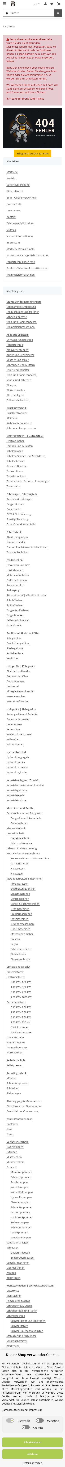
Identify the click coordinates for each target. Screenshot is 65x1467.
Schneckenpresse (17, 316)
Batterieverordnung (18, 184)
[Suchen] (58, 13)
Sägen (14, 944)
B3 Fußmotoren (20, 1027)
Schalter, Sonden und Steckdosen (26, 456)
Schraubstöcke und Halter (22, 1310)
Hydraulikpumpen (21, 1197)
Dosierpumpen (19, 1232)
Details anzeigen (32, 1463)
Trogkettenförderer (18, 610)
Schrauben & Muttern (19, 1305)
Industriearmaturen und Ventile (25, 785)
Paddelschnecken (17, 580)
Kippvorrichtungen (17, 349)
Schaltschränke (15, 461)
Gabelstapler (14, 509)
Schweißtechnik (16, 1315)
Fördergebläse (15, 648)
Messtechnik (14, 1295)
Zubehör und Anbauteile (21, 524)
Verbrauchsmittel (17, 1341)
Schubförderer (15, 600)
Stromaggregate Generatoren (24, 1101)
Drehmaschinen (20, 908)
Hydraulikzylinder (17, 772)
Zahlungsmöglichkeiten (20, 223)
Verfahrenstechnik (17, 1142)
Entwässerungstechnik (20, 339)
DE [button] (35, 4)
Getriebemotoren (17, 1002)
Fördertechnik (15, 344)
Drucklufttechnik (17, 408)
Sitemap (11, 229)
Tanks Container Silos (19, 1119)
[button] (45, 3)
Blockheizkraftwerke (18, 671)
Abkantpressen (19, 883)
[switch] (10, 1420)
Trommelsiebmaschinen (21, 274)
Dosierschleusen (20, 1252)
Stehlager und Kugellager (21, 1336)
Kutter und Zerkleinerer (20, 354)
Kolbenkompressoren (19, 423)
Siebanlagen (14, 1093)
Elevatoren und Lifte (18, 565)
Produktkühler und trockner (23, 311)
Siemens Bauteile (17, 466)
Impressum (13, 242)
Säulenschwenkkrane (19, 734)
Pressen (15, 939)
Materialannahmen (18, 575)
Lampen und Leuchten (20, 446)
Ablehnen (32, 1454)
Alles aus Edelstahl (18, 334)
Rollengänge (14, 590)
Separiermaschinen (18, 1262)
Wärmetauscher (16, 390)
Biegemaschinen (20, 893)
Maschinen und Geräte (20, 808)
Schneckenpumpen (22, 1207)
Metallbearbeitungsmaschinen (24, 878)
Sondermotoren (16, 1042)
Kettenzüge (13, 729)
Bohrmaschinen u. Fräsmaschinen (30, 858)
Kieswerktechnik (16, 828)
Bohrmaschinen (20, 898)
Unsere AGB (13, 210)
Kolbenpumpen (20, 1222)
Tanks (10, 1134)
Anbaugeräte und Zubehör (22, 714)
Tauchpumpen (19, 1182)
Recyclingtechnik (17, 1073)
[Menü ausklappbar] (4, 2)
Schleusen (13, 1247)
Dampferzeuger (16, 681)
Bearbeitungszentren (23, 888)
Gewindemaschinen (22, 924)
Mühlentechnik (15, 1162)
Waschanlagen (15, 395)
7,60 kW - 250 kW (20, 1022)
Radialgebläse (15, 653)
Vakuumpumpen (20, 1212)
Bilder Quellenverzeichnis (22, 197)
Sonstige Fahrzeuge (18, 519)
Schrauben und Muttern (21, 365)
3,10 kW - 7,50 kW (21, 992)
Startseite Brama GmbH (20, 249)
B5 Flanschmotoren (22, 1032)
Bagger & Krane (16, 504)
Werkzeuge (13, 1346)
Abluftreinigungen (17, 537)
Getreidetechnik (20, 838)
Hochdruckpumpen (22, 1217)
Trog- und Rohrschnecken (22, 321)
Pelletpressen (14, 1065)
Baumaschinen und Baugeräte (24, 813)
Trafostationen (15, 471)
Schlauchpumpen (21, 1177)
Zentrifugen (13, 1277)
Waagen (11, 385)
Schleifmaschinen (21, 949)
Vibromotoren (15, 1052)
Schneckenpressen (17, 1083)
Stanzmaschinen (20, 959)
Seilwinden (13, 739)
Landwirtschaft (15, 833)
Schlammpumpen (21, 1227)
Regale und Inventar (18, 1300)
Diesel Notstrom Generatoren (24, 1106)
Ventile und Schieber (19, 380)
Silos (9, 1129)
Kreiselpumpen (20, 1187)
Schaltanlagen (15, 451)
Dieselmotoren (15, 972)
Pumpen (11, 1167)
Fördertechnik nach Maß (21, 261)
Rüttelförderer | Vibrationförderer (26, 595)
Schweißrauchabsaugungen (27, 1331)
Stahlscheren (18, 954)
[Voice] (7, 13)
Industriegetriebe (17, 790)
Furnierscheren (20, 863)
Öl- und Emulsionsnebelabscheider (27, 547)
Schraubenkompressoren (21, 428)
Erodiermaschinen (21, 913)
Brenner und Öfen (17, 676)
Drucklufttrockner (17, 413)
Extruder (12, 1152)
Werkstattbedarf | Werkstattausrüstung (30, 1285)
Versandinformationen (20, 236)
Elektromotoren (15, 977)
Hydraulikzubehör (17, 767)
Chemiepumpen (20, 1202)
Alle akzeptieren (32, 1442)
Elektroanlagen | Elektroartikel (25, 436)
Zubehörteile (14, 625)
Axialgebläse (14, 638)
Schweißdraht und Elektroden (28, 1320)
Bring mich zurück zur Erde (33, 153)
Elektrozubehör (15, 441)
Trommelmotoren (17, 1047)
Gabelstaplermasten (18, 719)
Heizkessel (13, 686)
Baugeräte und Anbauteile (26, 818)
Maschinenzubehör (22, 934)
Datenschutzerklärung (15, 1409)
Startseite (12, 172)
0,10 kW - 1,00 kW (21, 982)
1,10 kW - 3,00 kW (21, 987)
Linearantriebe (15, 1037)
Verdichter (13, 658)
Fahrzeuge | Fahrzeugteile (22, 494)
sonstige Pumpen (21, 1237)
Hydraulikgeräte (16, 762)
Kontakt (11, 178)
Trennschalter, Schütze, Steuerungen (28, 481)
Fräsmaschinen (19, 918)
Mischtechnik (14, 1157)
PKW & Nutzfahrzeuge (19, 514)
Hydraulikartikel (16, 752)
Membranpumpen (21, 1172)
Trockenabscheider (18, 552)
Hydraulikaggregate (18, 757)
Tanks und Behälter (18, 370)
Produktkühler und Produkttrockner (27, 268)
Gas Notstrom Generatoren (22, 1111)
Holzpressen (18, 868)
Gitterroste (13, 1290)
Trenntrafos (13, 486)
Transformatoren (16, 476)
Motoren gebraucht (18, 967)
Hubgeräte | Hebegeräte (21, 709)
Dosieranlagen (15, 1147)
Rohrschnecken (15, 585)
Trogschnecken (15, 615)
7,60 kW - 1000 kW (21, 997)
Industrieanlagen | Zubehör (23, 780)
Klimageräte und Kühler (20, 691)
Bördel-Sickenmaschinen (25, 903)
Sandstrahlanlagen (18, 1242)
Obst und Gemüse (21, 843)
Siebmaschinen (15, 1267)
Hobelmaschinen (20, 929)
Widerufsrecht (15, 191)
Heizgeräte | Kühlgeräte (21, 666)
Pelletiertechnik (16, 1060)
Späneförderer (15, 605)
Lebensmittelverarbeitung (22, 848)
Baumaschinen (19, 823)
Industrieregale (15, 795)
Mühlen (11, 1078)
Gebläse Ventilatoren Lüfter (23, 633)
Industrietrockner (17, 800)
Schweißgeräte (19, 1325)
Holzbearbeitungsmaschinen (23, 853)
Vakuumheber (15, 744)
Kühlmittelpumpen (22, 1192)
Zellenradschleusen (18, 400)
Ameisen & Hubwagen (19, 499)
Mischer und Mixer (18, 360)
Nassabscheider (16, 542)
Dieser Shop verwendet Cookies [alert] (32, 1354)
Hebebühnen (14, 724)
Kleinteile (12, 418)
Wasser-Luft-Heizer (18, 701)
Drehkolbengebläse (18, 643)
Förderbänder (15, 570)
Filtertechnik (14, 532)
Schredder (13, 1088)
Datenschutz (14, 204)
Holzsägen (17, 873)
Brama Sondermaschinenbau (24, 301)
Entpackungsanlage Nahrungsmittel (27, 255)
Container (12, 1124)
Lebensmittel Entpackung (21, 306)
